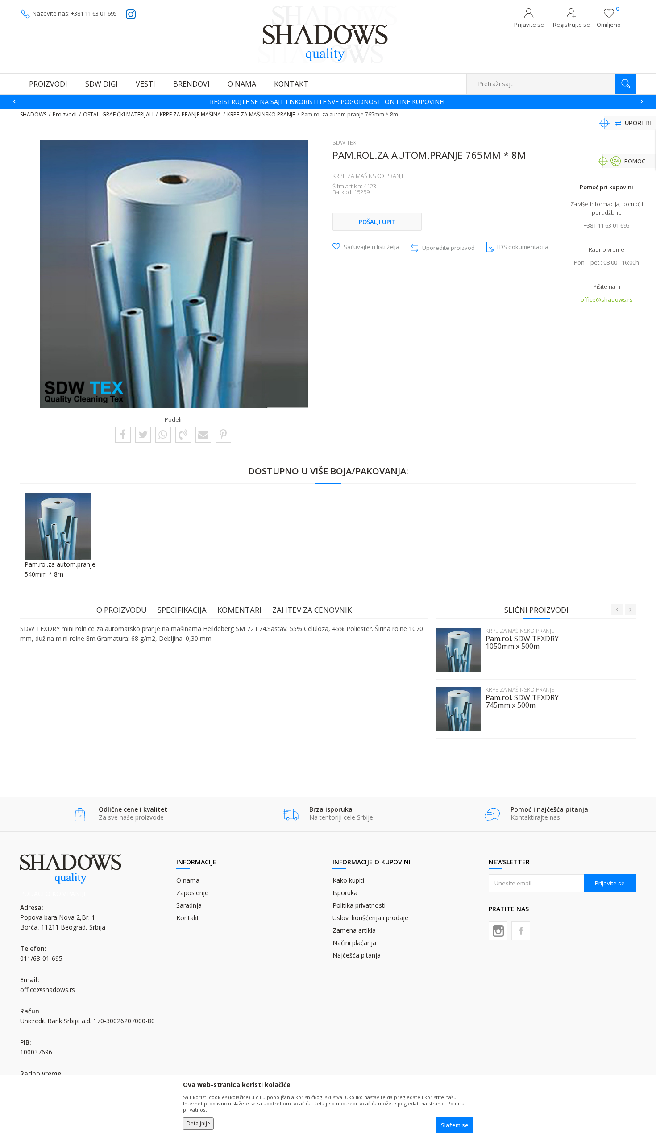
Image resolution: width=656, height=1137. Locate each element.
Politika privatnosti (359, 905)
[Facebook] (123, 434)
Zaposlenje (192, 892)
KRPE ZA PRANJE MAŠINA (190, 114)
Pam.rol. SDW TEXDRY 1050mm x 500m (522, 642)
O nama (187, 880)
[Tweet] (143, 434)
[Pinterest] (223, 434)
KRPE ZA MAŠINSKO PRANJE (261, 114)
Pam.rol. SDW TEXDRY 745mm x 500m (522, 701)
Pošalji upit (377, 222)
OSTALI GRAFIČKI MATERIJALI (118, 114)
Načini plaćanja (354, 942)
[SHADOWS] (328, 34)
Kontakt (187, 917)
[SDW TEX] (84, 392)
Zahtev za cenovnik (312, 610)
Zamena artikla (354, 930)
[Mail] (203, 434)
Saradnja (189, 905)
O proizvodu (121, 610)
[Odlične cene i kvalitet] (80, 814)
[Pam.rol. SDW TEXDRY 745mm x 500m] (458, 709)
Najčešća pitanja (356, 955)
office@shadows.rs (607, 299)
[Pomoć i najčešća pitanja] (492, 814)
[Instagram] (498, 930)
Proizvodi (65, 114)
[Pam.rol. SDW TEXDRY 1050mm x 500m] (458, 650)
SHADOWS (33, 114)
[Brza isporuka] (291, 814)
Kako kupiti (348, 880)
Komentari (239, 610)
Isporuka (344, 892)
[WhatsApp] (162, 434)
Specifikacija (182, 610)
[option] (328, 102)
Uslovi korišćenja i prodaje (370, 917)
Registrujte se (571, 25)
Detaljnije (198, 1123)
